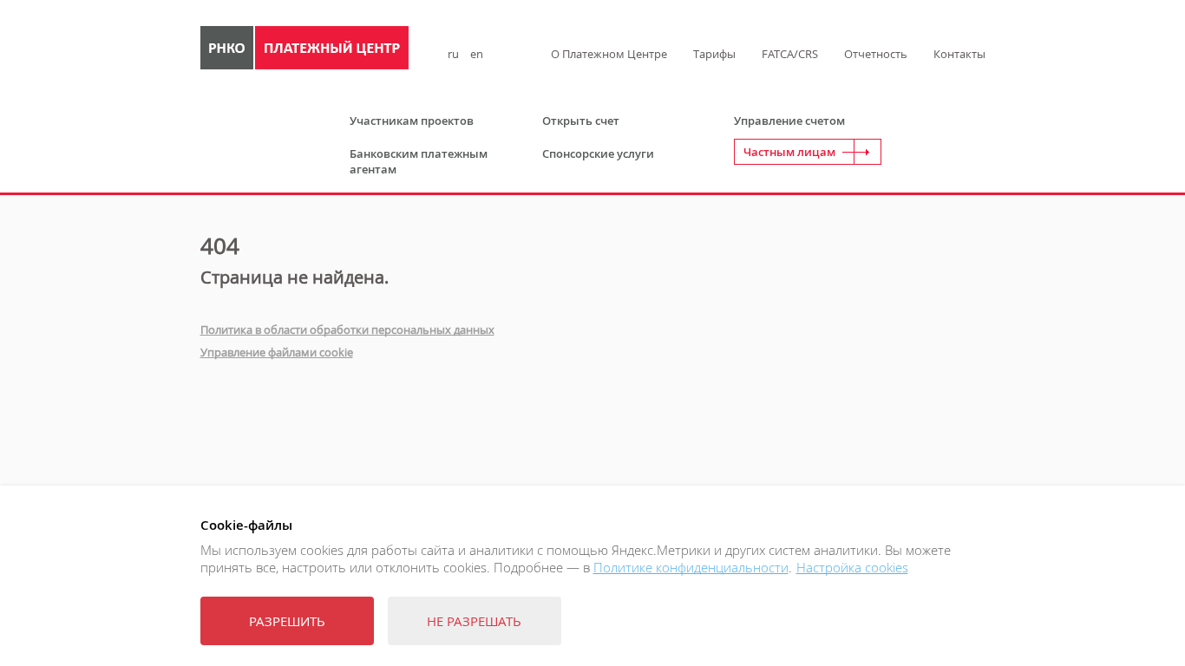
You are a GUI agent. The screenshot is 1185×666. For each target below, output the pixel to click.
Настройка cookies (852, 567)
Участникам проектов (412, 120)
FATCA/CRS (790, 54)
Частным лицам (789, 152)
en (476, 54)
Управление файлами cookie (276, 352)
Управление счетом (789, 120)
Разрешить (287, 621)
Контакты (959, 54)
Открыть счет (580, 120)
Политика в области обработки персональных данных (347, 329)
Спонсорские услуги (598, 153)
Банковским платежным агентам (419, 161)
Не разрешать (474, 621)
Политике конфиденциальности (691, 567)
